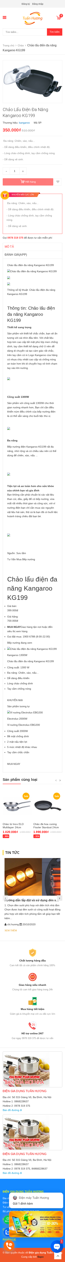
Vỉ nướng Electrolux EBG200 (23, 724)
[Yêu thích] (57, 182)
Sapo (40, 1256)
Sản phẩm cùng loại (20, 780)
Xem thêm (11, 930)
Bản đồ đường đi (12, 1110)
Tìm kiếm (55, 32)
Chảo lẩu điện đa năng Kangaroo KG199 (30, 661)
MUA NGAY (13, 763)
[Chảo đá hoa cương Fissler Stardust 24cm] (47, 806)
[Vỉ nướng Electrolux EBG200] (25, 712)
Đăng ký (26, 4)
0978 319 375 (15, 237)
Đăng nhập (37, 4)
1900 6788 (29, 636)
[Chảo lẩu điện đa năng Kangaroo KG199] (32, 648)
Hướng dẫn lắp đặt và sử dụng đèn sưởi (33, 900)
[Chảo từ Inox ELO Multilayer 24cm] (17, 806)
